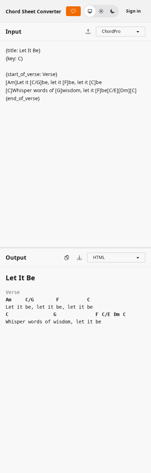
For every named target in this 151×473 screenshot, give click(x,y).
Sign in (133, 11)
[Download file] (79, 257)
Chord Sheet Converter (33, 11)
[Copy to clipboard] (67, 257)
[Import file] (88, 31)
